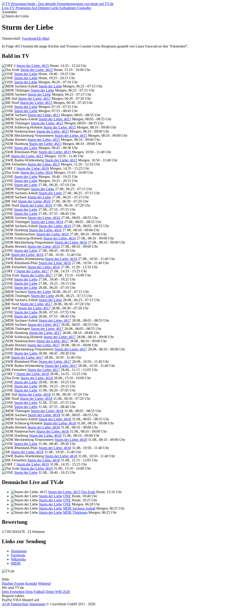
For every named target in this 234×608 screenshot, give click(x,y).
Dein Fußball (35, 592)
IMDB (16, 563)
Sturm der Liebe (25, 74)
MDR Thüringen (75, 512)
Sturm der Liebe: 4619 (32, 464)
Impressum (37, 604)
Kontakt (31, 583)
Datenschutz (20, 604)
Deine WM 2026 (57, 592)
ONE (67, 496)
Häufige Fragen (13, 583)
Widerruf (44, 583)
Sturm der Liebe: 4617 (32, 271)
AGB (6, 604)
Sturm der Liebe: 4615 (32, 66)
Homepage (19, 551)
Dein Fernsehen (13, 592)
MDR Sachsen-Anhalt (79, 508)
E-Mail (44, 38)
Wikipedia (18, 559)
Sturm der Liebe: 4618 (32, 374)
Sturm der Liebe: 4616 (32, 168)
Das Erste (88, 492)
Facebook (29, 38)
